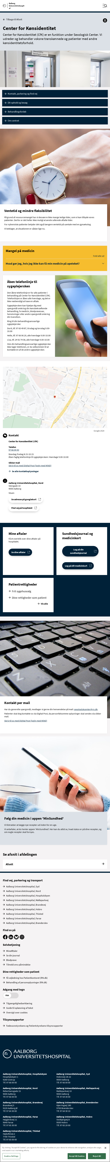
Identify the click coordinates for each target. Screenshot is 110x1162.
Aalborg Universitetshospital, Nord (23, 891)
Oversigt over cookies (17, 1012)
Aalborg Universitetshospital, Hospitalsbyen (28, 895)
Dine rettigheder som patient (29, 597)
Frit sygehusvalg (21, 591)
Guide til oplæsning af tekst (19, 1007)
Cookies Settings (11, 1156)
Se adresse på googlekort (23, 499)
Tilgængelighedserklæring (19, 1003)
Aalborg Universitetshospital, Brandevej (26, 904)
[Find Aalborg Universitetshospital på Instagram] (22, 938)
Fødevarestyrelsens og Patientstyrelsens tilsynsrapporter (34, 1025)
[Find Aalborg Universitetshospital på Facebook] (5, 938)
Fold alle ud (98, 255)
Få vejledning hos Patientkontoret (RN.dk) (27, 977)
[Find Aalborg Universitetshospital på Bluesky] (16, 938)
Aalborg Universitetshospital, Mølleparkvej (27, 900)
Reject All (97, 1156)
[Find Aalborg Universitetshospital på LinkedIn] (10, 938)
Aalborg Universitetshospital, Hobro (24, 909)
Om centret (13, 120)
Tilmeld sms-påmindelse (18, 964)
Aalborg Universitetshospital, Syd (22, 886)
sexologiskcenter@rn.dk (86, 709)
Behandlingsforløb (17, 111)
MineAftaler (11, 950)
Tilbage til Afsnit (14, 19)
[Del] (105, 20)
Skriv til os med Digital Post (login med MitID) (30, 465)
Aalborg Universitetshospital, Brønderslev (27, 923)
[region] (55, 1152)
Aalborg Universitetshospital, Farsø (23, 918)
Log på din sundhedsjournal (78, 551)
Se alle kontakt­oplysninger (25, 471)
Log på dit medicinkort (76, 565)
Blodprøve (11, 960)
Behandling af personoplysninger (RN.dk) (26, 982)
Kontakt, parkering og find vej (22, 93)
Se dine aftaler (18, 552)
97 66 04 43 (14, 449)
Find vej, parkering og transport (23, 880)
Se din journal (13, 955)
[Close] (105, 1148)
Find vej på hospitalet (21, 507)
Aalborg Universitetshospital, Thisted (24, 913)
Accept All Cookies (77, 1156)
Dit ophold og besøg (18, 102)
